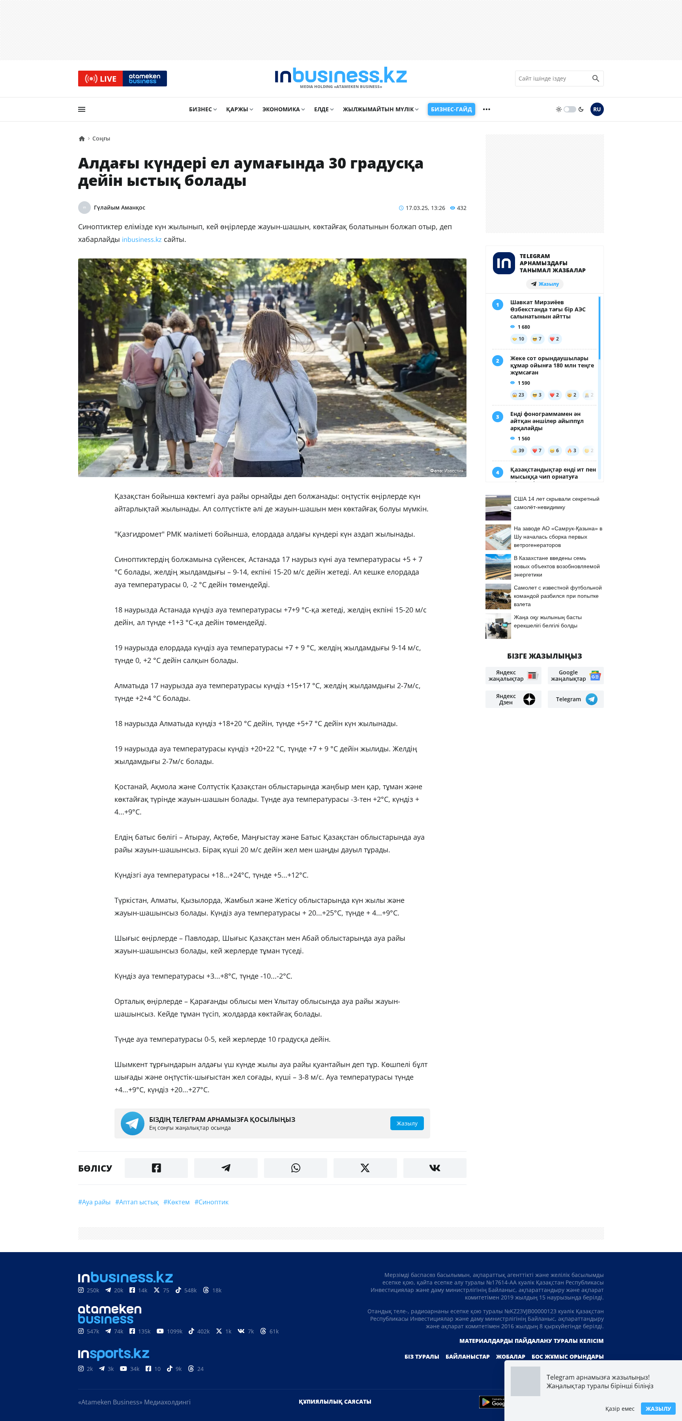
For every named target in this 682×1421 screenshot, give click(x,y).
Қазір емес (620, 1408)
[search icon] (596, 78)
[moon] (581, 109)
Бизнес (200, 109)
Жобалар (510, 1356)
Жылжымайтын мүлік (378, 109)
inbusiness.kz (142, 239)
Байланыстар (468, 1356)
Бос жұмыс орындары (568, 1356)
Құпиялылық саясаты (335, 1401)
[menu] (81, 109)
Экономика (281, 109)
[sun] (559, 109)
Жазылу (658, 1408)
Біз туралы (422, 1356)
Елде (321, 109)
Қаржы (237, 109)
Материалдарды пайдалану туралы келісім (531, 1340)
